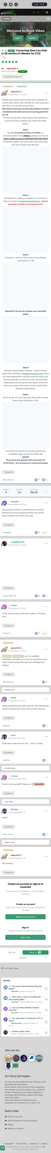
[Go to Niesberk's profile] (31, 1058)
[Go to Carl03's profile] (4, 606)
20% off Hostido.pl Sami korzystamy (22, 1121)
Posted (17, 94)
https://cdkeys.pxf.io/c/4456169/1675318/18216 (25, 139)
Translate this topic (12, 77)
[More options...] (46, 93)
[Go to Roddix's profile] (5, 1032)
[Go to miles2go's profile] (16, 1058)
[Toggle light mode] (34, 12)
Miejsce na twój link (16, 1128)
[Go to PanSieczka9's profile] (5, 1019)
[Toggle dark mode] (38, 12)
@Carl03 (6, 656)
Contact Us (34, 1144)
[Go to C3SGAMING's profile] (39, 1058)
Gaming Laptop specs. (21, 1031)
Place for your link (15, 1117)
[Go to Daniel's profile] (4, 699)
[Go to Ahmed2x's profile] (4, 503)
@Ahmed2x (18, 656)
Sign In (18, 38)
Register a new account (25, 917)
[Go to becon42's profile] (5, 1009)
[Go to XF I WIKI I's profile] (23, 1058)
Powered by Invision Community (25, 1149)
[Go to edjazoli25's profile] (4, 93)
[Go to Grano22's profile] (8, 1065)
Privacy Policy (21, 1144)
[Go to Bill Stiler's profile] (4, 811)
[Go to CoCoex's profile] (4, 777)
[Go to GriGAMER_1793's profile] (4, 543)
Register (32, 38)
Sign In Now (25, 937)
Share (12, 952)
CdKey (10, 1124)
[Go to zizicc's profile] (4, 736)
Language (8, 1144)
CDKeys (26, 136)
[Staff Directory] (15, 1065)
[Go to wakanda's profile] (5, 987)
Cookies (44, 1144)
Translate (8, 472)
